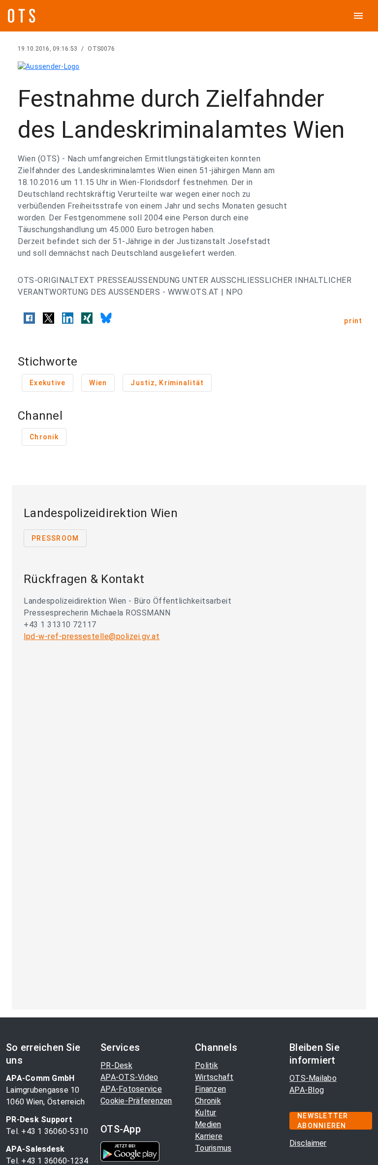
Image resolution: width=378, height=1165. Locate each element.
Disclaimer (308, 1143)
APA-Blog (306, 1090)
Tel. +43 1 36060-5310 (47, 1131)
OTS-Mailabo (313, 1078)
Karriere (208, 1136)
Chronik (208, 1100)
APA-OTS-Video (129, 1077)
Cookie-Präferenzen (136, 1100)
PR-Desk (116, 1065)
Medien (208, 1124)
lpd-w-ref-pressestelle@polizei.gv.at (91, 636)
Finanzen (210, 1089)
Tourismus (213, 1148)
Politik (206, 1065)
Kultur (206, 1112)
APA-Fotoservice (131, 1089)
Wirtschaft (214, 1077)
